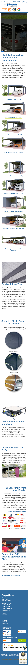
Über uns (4, 616)
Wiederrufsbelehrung (7, 621)
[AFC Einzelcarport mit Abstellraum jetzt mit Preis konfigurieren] (14, 132)
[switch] (25, 650)
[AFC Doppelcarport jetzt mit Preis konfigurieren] (14, 115)
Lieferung (4, 611)
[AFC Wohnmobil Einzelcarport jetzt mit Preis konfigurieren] (14, 173)
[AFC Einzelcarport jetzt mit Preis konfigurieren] (14, 97)
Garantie (4, 613)
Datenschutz (5, 623)
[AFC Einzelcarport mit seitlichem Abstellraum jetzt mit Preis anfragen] (14, 208)
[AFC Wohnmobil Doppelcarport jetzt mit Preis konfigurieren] (14, 191)
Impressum (5, 620)
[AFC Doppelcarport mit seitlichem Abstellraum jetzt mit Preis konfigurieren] (14, 226)
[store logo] (10, 5)
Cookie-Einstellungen (7, 627)
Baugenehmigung (6, 610)
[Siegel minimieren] (26, 654)
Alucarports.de (5, 597)
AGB (3, 624)
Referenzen (5, 614)
